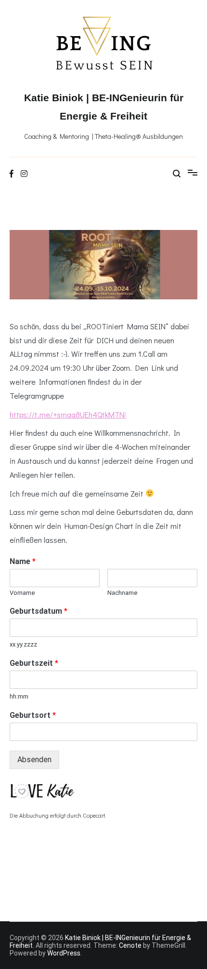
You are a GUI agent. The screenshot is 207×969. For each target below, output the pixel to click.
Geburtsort (33, 715)
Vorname (22, 592)
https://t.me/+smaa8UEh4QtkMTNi (68, 414)
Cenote (130, 945)
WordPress (63, 953)
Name (23, 561)
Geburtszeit (34, 663)
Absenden (34, 759)
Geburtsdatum (38, 611)
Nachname (122, 592)
